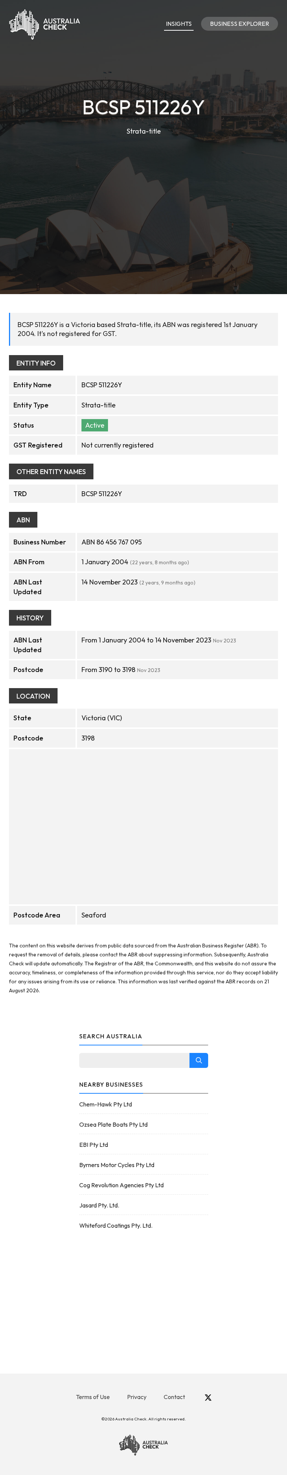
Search (198, 1060)
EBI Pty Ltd (93, 1144)
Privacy (136, 1397)
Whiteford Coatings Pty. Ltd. (115, 1225)
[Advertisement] (143, 193)
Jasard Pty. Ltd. (99, 1205)
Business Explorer (239, 23)
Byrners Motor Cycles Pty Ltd (116, 1165)
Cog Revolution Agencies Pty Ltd (121, 1185)
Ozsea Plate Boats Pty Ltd (113, 1124)
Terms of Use (93, 1397)
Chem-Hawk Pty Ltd (105, 1104)
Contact (174, 1397)
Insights (179, 23)
